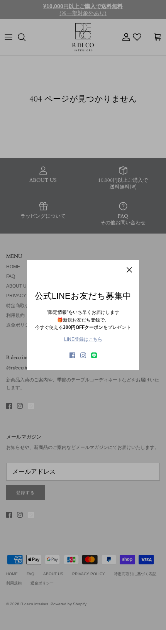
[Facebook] (72, 355)
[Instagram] (83, 355)
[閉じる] (129, 269)
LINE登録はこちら (83, 339)
